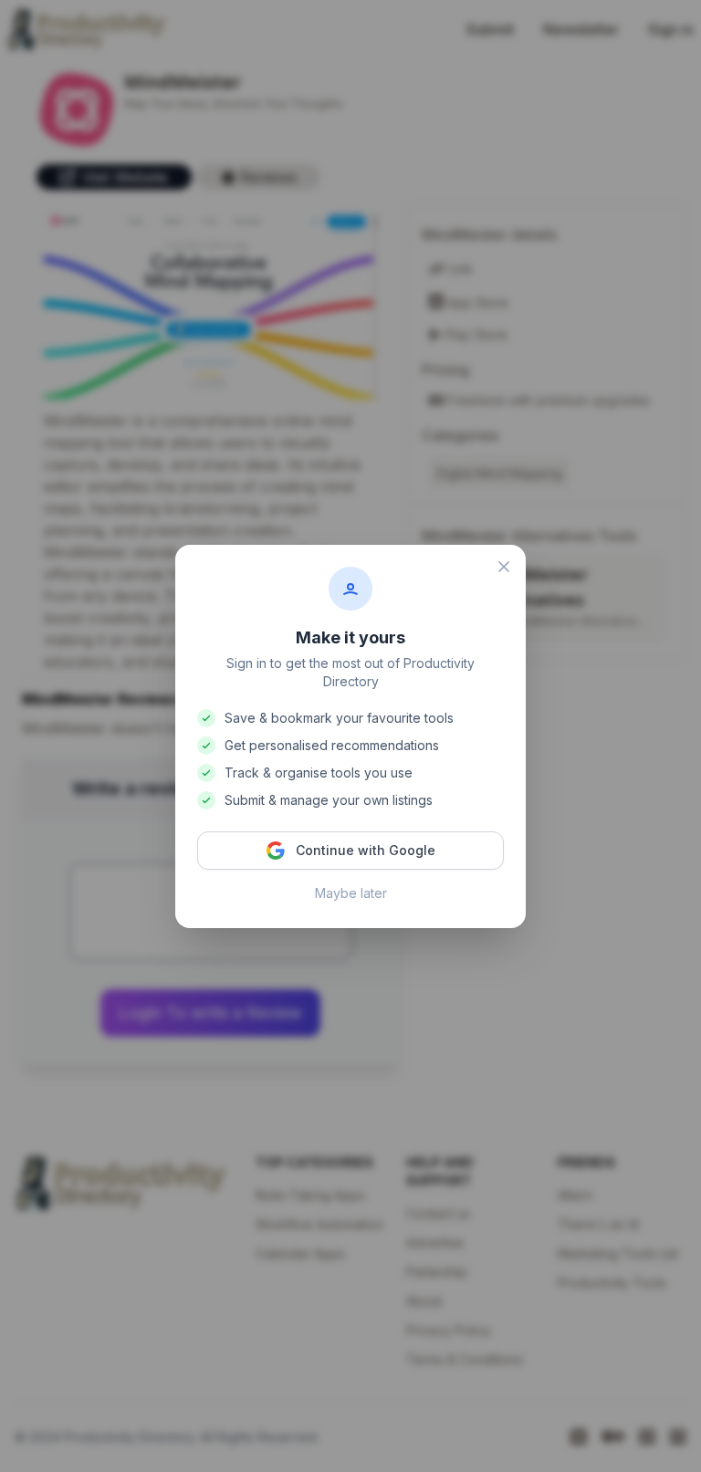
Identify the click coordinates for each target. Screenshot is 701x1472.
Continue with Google (365, 850)
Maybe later (351, 893)
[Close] (504, 567)
